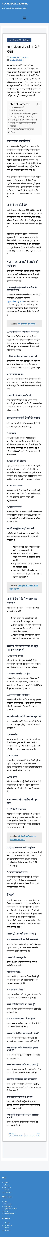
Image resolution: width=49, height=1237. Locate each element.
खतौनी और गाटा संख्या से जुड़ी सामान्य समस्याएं (23, 124)
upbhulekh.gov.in (15, 301)
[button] (24, 18)
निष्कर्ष (12, 132)
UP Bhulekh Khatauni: (15, 4)
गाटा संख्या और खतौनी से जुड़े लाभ (22, 129)
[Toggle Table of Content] (37, 104)
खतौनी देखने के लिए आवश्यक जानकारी (23, 119)
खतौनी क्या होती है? (17, 110)
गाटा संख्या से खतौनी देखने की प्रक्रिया (23, 113)
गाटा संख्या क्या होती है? (18, 107)
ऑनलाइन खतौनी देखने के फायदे (21, 116)
